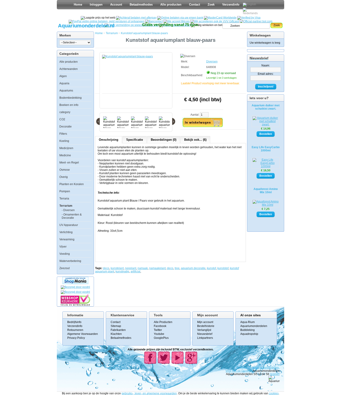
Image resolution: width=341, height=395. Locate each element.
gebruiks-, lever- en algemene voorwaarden (149, 393)
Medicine (65, 155)
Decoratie (65, 126)
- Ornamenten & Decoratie (72, 216)
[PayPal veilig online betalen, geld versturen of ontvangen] (106, 21)
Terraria (64, 198)
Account (116, 4)
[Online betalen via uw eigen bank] (180, 17)
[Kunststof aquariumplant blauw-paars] (137, 83)
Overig (63, 177)
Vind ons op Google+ (238, 370)
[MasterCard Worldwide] (220, 17)
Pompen (64, 191)
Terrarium (65, 205)
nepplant (130, 268)
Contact (194, 4)
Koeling (64, 141)
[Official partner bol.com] (256, 21)
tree (177, 268)
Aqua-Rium (247, 322)
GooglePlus (161, 338)
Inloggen (96, 4)
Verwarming (66, 239)
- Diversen (68, 210)
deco (106, 268)
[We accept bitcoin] (177, 21)
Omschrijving (108, 139)
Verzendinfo (230, 4)
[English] (249, 5)
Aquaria (64, 83)
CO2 (62, 119)
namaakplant (157, 268)
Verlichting (66, 232)
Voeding (64, 253)
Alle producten (170, 4)
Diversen (212, 61)
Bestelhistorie (205, 326)
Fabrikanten (118, 330)
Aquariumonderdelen (253, 326)
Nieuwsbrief (204, 334)
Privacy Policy (76, 338)
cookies (274, 393)
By (250, 367)
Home (78, 4)
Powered (242, 367)
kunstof (211, 268)
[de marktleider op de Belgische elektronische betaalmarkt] (154, 21)
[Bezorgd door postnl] (75, 287)
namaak (143, 268)
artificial (135, 271)
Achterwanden (68, 69)
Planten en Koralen (71, 184)
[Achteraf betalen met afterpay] (136, 17)
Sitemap (116, 326)
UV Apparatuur (68, 225)
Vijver (63, 246)
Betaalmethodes (141, 4)
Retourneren (75, 330)
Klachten (116, 334)
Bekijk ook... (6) (195, 139)
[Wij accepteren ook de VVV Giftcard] (214, 21)
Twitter (158, 330)
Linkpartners (205, 338)
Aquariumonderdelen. (266, 367)
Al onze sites (250, 315)
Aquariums (66, 90)
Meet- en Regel (69, 162)
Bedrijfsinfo (74, 322)
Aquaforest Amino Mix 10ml (266, 190)
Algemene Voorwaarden (82, 334)
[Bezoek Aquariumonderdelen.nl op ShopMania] (75, 283)
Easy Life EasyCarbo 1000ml (266, 149)
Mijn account (205, 322)
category (64, 112)
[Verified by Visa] (249, 17)
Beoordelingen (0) (163, 139)
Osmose (64, 169)
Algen (63, 76)
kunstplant (117, 268)
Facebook (160, 326)
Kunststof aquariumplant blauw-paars (144, 33)
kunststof (222, 268)
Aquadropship (249, 334)
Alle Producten (163, 322)
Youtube (159, 334)
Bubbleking (247, 330)
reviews (275, 374)
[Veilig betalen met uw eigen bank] (75, 292)
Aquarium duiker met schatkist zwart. (266, 107)
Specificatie (134, 139)
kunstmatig (122, 271)
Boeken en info (68, 105)
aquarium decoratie (193, 268)
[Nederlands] (251, 11)
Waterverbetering (70, 261)
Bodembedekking (70, 97)
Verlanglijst (204, 330)
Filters (63, 133)
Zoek (211, 4)
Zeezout (64, 268)
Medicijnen (66, 148)
